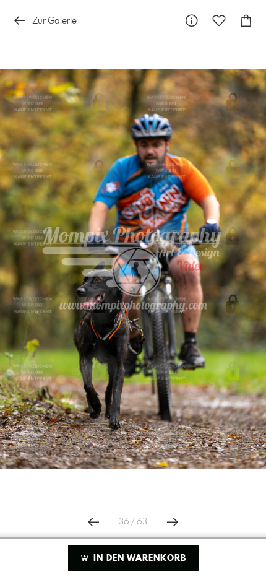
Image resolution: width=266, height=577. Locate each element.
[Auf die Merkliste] (219, 20)
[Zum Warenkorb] (246, 20)
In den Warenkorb (138, 558)
